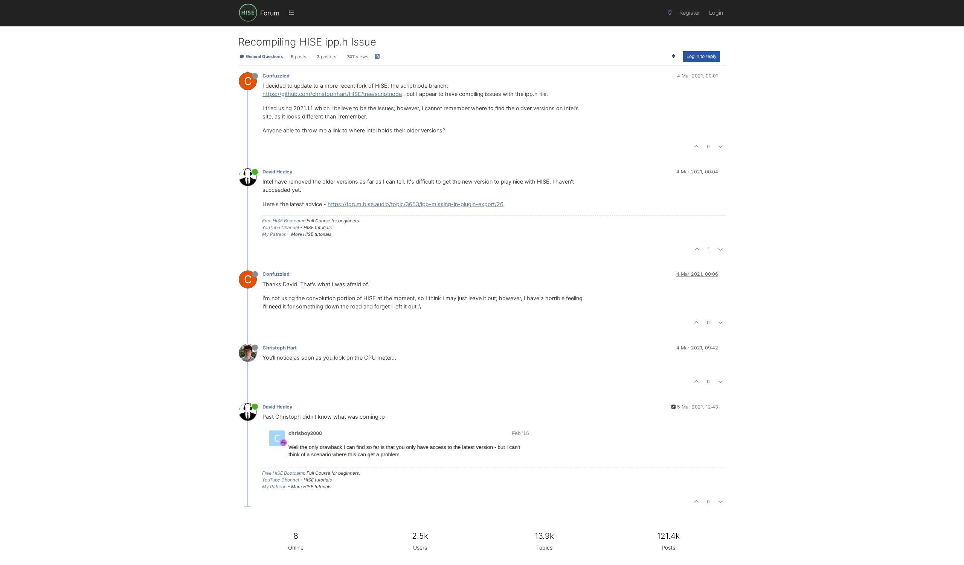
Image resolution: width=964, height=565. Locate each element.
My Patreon (274, 234)
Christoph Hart (279, 348)
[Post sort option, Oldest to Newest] (674, 56)
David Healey (277, 172)
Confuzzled (276, 76)
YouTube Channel (280, 227)
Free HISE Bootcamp (283, 220)
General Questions (264, 56)
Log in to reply (701, 56)
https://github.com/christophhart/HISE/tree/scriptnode (332, 94)
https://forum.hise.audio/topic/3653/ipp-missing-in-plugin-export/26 (415, 204)
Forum (269, 13)
